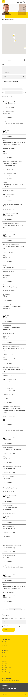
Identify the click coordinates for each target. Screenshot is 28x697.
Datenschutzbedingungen (16, 626)
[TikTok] (15, 688)
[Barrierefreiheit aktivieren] (18, 2)
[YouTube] (12, 688)
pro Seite (24, 89)
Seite (3, 92)
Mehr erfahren (8, 117)
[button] (14, 38)
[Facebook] (9, 688)
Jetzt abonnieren (8, 630)
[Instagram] (6, 688)
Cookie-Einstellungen (6, 672)
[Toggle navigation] (21, 2)
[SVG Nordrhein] (3, 1)
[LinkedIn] (3, 688)
